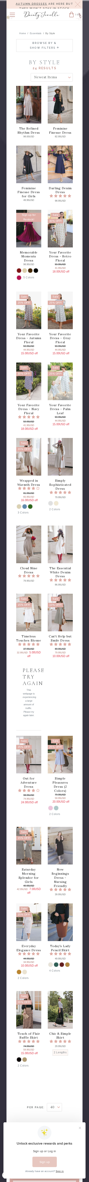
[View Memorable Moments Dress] (28, 228)
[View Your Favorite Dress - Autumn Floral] (28, 310)
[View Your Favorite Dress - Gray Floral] (60, 310)
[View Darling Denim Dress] (60, 164)
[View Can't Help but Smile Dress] (60, 612)
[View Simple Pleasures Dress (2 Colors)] (60, 754)
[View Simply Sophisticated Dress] (60, 457)
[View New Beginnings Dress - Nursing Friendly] (60, 845)
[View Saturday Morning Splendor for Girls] (28, 845)
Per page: (36, 1107)
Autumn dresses (31, 3)
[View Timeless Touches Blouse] (28, 612)
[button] (12, 14)
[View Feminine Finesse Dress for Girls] (28, 164)
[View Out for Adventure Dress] (28, 754)
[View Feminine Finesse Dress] (60, 104)
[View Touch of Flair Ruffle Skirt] (28, 1010)
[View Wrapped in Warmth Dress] (28, 457)
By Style (50, 33)
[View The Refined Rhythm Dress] (28, 104)
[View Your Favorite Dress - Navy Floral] (28, 381)
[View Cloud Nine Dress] (28, 544)
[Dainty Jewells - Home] (42, 15)
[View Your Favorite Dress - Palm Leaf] (60, 381)
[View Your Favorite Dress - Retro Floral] (60, 228)
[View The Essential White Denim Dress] (60, 544)
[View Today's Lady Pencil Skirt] (60, 922)
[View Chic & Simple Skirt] (60, 1010)
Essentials (36, 33)
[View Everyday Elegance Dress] (28, 922)
